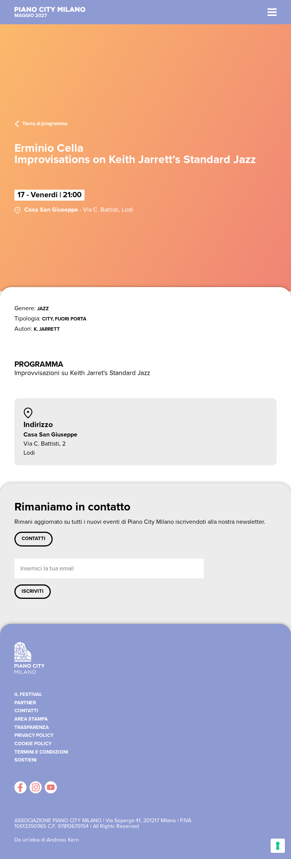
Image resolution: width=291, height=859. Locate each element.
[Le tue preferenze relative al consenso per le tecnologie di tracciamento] (278, 846)
